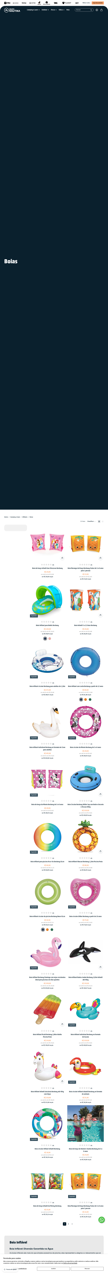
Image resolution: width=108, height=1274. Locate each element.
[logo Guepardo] (16, 3)
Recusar (87, 1268)
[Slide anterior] (33, 543)
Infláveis (24, 517)
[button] (91, 521)
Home (6, 517)
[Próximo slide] (61, 543)
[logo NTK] (7, 3)
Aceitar (53, 1268)
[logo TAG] (56, 3)
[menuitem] (68, 10)
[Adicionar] (100, 558)
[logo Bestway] (24, 3)
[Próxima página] (72, 1224)
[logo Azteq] (32, 3)
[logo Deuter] (39, 3)
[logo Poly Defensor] (66, 3)
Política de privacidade (70, 1263)
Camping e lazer (15, 517)
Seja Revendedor (98, 3)
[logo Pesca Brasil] (46, 3)
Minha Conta (86, 3)
